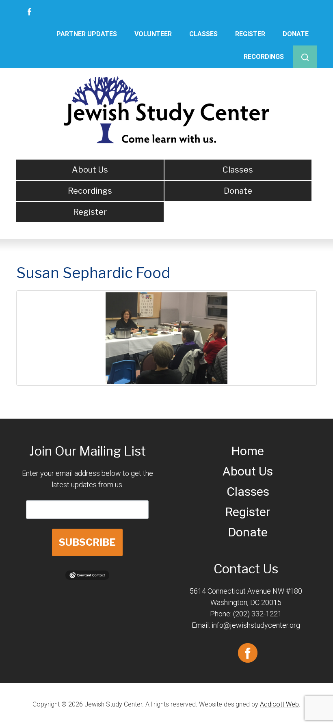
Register (250, 34)
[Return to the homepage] (167, 109)
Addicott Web (279, 704)
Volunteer (153, 34)
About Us (90, 170)
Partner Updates (86, 34)
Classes (203, 34)
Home (247, 451)
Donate (296, 34)
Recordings (264, 57)
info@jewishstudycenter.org (256, 625)
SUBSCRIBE (87, 542)
